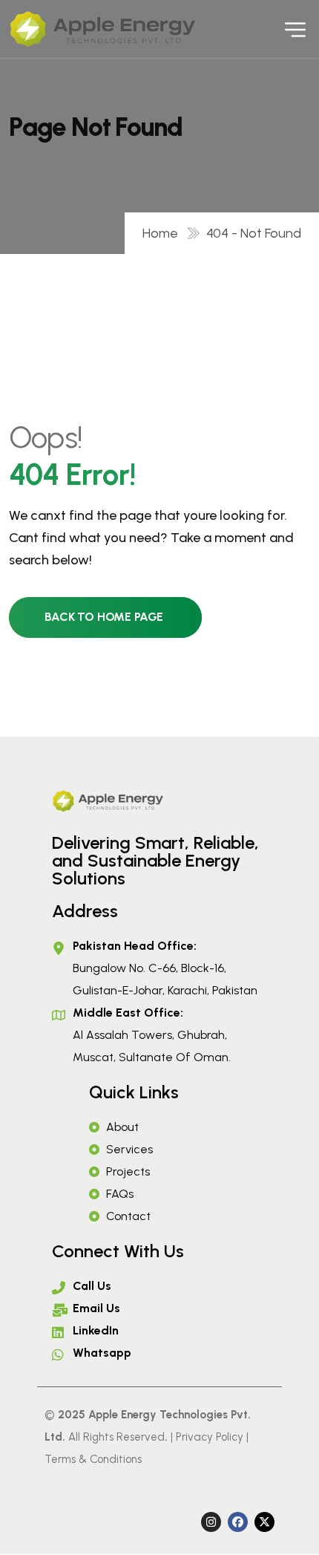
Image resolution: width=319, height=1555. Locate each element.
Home (163, 233)
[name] (53, 29)
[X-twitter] (264, 1522)
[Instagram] (211, 1522)
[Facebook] (238, 1522)
